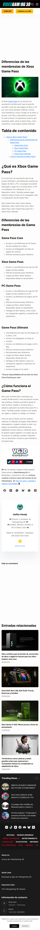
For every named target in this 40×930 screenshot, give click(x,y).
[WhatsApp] (17, 490)
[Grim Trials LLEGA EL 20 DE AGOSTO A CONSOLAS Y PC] (5, 796)
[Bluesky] (23, 490)
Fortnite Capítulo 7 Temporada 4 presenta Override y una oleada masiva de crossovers (23, 815)
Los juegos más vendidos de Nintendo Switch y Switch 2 (22, 805)
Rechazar (25, 926)
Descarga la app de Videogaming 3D (16, 877)
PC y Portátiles (9, 845)
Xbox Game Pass (21, 148)
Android (29, 845)
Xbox (20, 845)
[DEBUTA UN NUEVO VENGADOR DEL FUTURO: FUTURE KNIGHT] (5, 786)
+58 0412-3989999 (17, 912)
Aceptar (14, 926)
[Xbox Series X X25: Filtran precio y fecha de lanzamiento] (20, 711)
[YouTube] (15, 827)
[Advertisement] (20, 35)
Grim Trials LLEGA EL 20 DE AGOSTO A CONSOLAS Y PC (22, 796)
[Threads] (35, 490)
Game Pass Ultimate (22, 154)
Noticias (10, 835)
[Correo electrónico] (29, 490)
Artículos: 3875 (20, 546)
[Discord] (24, 827)
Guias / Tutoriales (11, 838)
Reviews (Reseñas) (25, 835)
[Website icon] (20, 541)
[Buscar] (32, 4)
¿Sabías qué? (7, 842)
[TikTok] (11, 827)
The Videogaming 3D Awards (13, 889)
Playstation (21, 842)
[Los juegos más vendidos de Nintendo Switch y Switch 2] (5, 806)
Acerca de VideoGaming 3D (13, 859)
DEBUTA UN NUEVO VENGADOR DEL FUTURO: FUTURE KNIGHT (23, 786)
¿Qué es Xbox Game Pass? (16, 137)
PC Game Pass (20, 151)
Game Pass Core (21, 145)
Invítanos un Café (24, 11)
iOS (37, 845)
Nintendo (34, 842)
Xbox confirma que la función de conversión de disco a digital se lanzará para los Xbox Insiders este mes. (20, 656)
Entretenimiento (29, 838)
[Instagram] (6, 827)
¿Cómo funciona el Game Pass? (23, 156)
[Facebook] (5, 490)
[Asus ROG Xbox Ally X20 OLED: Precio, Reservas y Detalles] (20, 677)
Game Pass (12, 101)
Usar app (7, 11)
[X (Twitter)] (11, 490)
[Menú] (37, 4)
